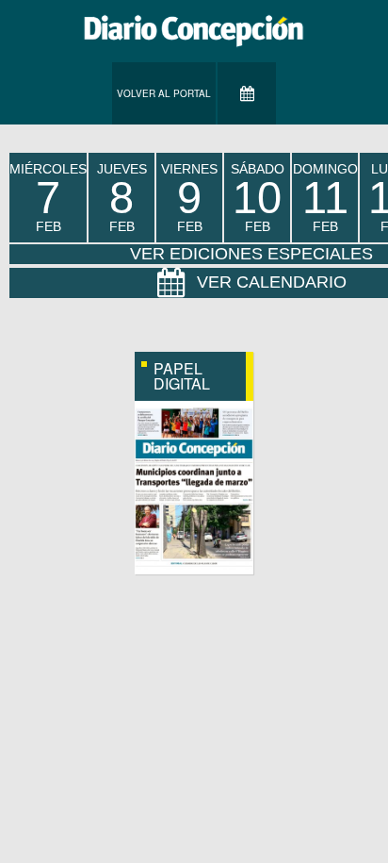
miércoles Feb (48, 197)
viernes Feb (189, 197)
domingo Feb (325, 197)
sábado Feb (257, 197)
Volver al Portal (164, 93)
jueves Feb (122, 197)
